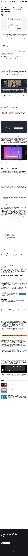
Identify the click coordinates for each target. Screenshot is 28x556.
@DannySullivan (5, 363)
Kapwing (2, 71)
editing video (3, 72)
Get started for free (5, 543)
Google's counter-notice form (9, 282)
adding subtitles (8, 72)
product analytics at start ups (14, 215)
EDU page (16, 212)
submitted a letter (16, 172)
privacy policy (14, 208)
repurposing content (15, 72)
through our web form (18, 307)
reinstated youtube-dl (22, 171)
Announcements (3, 1)
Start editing (24, 1)
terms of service (19, 186)
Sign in (20, 1)
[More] (7, 1)
